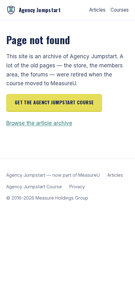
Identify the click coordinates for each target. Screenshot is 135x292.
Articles (97, 10)
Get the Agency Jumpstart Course (54, 102)
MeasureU (89, 175)
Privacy (77, 186)
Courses (120, 10)
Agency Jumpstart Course (34, 186)
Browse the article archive (39, 123)
